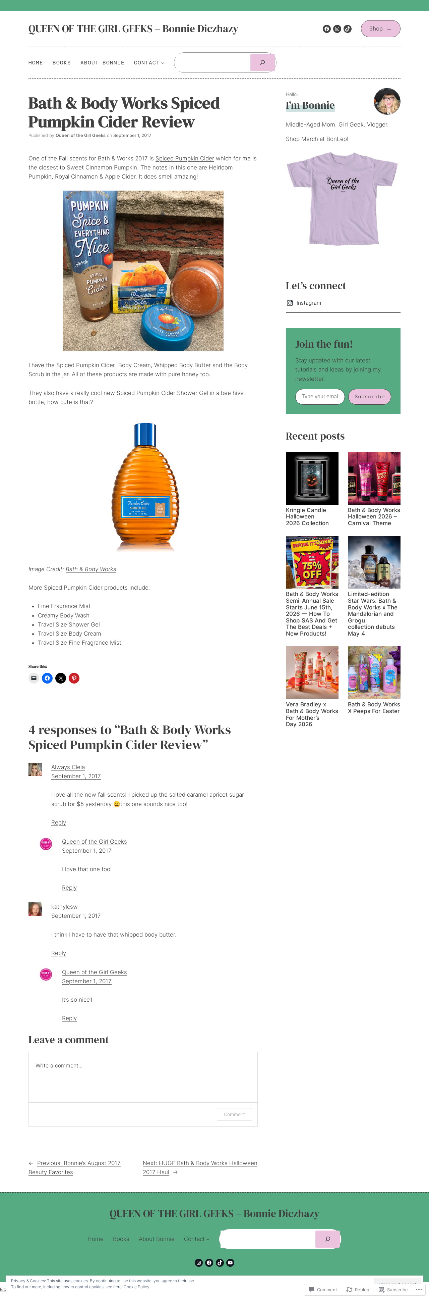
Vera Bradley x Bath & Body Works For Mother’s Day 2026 (312, 714)
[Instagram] (337, 29)
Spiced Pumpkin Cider (185, 158)
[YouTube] (230, 1263)
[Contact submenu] (163, 62)
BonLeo (336, 139)
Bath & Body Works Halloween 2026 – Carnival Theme (374, 517)
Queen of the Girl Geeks (94, 841)
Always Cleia (68, 767)
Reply (58, 822)
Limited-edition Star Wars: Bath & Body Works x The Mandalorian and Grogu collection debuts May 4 (372, 614)
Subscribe (370, 396)
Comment (234, 1114)
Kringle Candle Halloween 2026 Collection (307, 517)
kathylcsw (64, 906)
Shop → (380, 28)
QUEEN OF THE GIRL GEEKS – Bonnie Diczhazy (133, 28)
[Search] (262, 62)
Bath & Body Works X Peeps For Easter (374, 707)
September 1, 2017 (76, 776)
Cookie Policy (136, 1286)
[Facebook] (327, 29)
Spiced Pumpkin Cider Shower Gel (162, 393)
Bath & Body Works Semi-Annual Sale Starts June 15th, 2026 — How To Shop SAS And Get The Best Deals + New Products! (312, 614)
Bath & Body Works (91, 569)
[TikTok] (348, 29)
